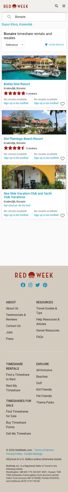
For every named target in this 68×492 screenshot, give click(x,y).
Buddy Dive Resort (17, 84)
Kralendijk (25, 24)
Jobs (9, 332)
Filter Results (56, 44)
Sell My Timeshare (18, 433)
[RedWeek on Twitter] (37, 285)
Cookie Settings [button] (33, 453)
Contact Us (13, 326)
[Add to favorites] (63, 104)
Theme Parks (45, 402)
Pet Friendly (44, 396)
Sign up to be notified (16, 103)
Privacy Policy (14, 453)
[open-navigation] (64, 6)
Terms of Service (44, 450)
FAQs (39, 337)
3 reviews (31, 93)
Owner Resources (47, 330)
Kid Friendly (44, 389)
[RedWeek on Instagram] (30, 285)
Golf (39, 383)
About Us (12, 308)
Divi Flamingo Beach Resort (23, 139)
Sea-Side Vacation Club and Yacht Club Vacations (28, 195)
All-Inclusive (44, 370)
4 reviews (31, 148)
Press (9, 339)
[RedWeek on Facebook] (23, 285)
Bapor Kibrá (10, 24)
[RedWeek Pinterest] (45, 285)
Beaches (42, 376)
